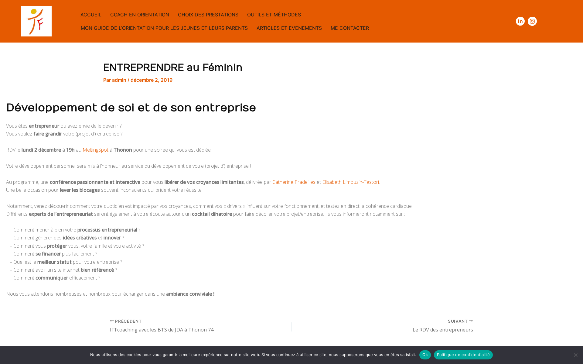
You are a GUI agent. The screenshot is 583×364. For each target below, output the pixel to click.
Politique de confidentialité (463, 354)
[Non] (575, 355)
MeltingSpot (95, 149)
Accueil (90, 15)
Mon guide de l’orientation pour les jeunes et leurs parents (164, 28)
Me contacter (350, 28)
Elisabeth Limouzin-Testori (350, 182)
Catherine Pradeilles (293, 182)
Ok (425, 354)
